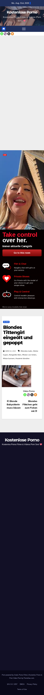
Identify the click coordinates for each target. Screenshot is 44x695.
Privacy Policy (32, 684)
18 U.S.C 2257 (12, 684)
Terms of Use (22, 689)
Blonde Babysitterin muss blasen (14, 404)
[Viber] (5, 33)
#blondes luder (26, 351)
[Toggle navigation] (24, 29)
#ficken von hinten (29, 355)
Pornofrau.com (29, 678)
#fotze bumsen (9, 358)
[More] (12, 33)
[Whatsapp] (1, 33)
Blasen (6, 322)
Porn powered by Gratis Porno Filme (15, 675)
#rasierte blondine (22, 358)
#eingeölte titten (15, 355)
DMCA (22, 684)
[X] (8, 33)
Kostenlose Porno (22, 12)
